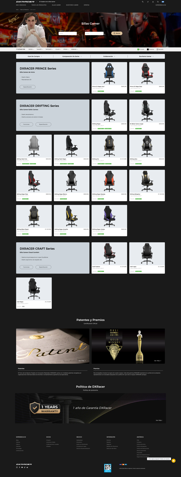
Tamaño (39, 49)
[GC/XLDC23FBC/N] (71, 146)
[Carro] (158, 1)
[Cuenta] (153, 1)
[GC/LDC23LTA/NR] (34, 181)
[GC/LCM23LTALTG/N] (147, 253)
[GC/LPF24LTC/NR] (147, 73)
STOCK (65, 49)
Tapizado (48, 49)
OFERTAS (86, 5)
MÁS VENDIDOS (21, 5)
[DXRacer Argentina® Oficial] (25, 1)
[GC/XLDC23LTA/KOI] (109, 146)
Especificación (27, 87)
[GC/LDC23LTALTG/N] (109, 110)
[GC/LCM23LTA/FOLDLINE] (109, 253)
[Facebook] (20, 467)
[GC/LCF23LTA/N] (34, 288)
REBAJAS (73, 49)
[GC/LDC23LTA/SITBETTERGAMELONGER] (147, 110)
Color (58, 49)
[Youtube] (22, 467)
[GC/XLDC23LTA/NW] (71, 181)
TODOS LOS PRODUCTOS (39, 5)
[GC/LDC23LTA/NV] (109, 216)
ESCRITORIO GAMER (72, 5)
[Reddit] (28, 467)
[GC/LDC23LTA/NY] (71, 216)
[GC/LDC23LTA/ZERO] (147, 146)
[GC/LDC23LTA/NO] (109, 181)
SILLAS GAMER (56, 5)
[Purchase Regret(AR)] (107, 468)
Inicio (17, 9)
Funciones (26, 124)
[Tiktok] (25, 467)
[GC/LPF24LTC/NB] (109, 73)
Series (31, 49)
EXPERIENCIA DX (161, 5)
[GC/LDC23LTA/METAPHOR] (147, 181)
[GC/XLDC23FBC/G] (34, 146)
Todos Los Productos (24, 9)
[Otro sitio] (163, 1)
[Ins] (17, 467)
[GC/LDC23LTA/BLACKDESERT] (34, 216)
